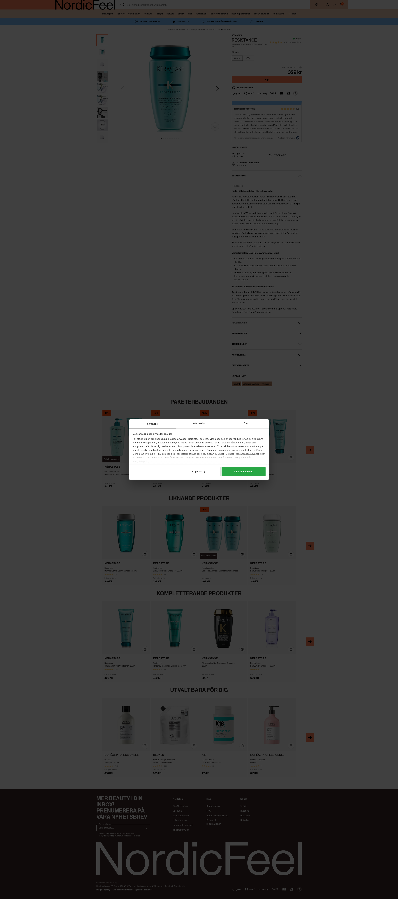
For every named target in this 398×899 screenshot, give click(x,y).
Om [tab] (246, 423)
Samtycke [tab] (152, 423)
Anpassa (197, 471)
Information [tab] (199, 423)
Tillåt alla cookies (243, 471)
